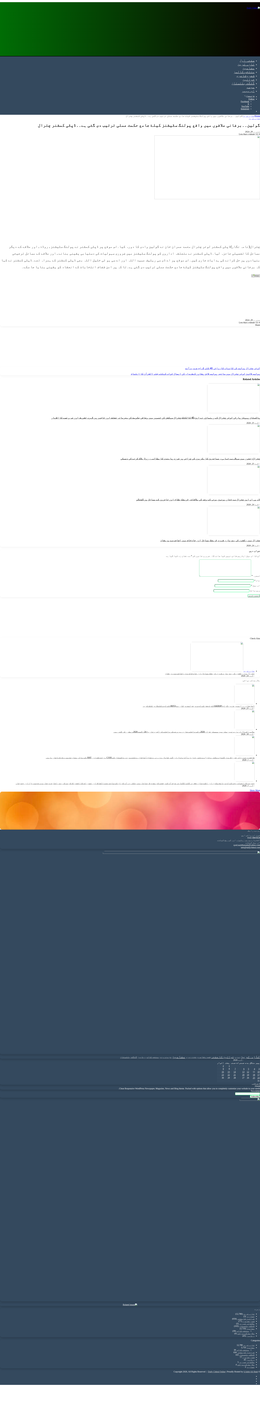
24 (258, 1078)
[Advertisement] (130, 30)
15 (229, 1072)
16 (223, 1072)
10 (258, 1072)
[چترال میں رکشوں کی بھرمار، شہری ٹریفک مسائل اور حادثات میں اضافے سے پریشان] (233, 535)
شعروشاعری (245, 75)
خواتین (248, 79)
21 (235, 1075)
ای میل (255, 585)
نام (257, 580)
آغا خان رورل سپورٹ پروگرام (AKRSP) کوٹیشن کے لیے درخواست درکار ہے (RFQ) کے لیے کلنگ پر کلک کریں (199, 706)
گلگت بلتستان (243, 83)
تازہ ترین (246, 64)
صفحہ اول (247, 60)
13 (243, 1072)
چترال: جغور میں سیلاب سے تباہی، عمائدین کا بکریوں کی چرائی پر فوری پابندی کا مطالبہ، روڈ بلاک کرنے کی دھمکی (190, 458)
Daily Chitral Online (216, 1372)
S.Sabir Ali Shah (251, 1372)
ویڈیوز (142, 1057)
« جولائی (256, 1083)
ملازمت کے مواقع (166, 1057)
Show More (255, 790)
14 (235, 1072)
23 (223, 1075)
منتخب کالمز (244, 72)
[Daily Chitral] (253, 8)
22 (229, 1075)
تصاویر (237, 1057)
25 (254, 1078)
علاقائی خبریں (191, 1057)
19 (248, 1075)
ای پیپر (248, 91)
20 (243, 1075)
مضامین (248, 68)
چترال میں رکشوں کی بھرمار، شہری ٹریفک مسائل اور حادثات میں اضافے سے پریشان (210, 540)
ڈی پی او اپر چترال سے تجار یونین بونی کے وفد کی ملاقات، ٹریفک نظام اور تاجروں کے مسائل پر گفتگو (198, 499)
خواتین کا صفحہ (222, 1057)
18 (254, 1075)
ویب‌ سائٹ (255, 590)
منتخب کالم (152, 1057)
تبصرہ (256, 576)
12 (248, 1072)
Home (257, 116)
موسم (250, 87)
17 (258, 1075)
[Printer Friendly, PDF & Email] (255, 276)
